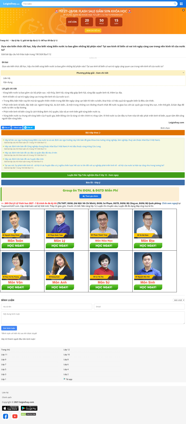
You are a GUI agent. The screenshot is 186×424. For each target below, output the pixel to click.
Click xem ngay (169, 203)
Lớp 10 (67, 354)
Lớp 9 (3, 359)
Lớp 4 (66, 369)
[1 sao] (172, 127)
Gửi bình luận (9, 328)
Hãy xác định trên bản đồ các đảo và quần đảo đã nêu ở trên (31, 152)
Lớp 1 (3, 379)
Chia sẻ (7, 127)
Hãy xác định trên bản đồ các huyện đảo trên (24, 159)
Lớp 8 (66, 359)
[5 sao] (184, 127)
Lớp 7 (3, 364)
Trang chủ (5, 349)
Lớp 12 (67, 349)
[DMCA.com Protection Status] (28, 416)
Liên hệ (5, 392)
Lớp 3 (3, 374)
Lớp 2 (66, 374)
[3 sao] (178, 127)
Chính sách (7, 397)
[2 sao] (175, 127)
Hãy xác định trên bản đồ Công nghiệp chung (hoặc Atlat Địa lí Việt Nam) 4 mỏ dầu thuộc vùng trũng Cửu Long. (53, 146)
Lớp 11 (4, 354)
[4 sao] (181, 127)
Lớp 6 (66, 364)
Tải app (69, 379)
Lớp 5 (3, 369)
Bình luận (18, 128)
